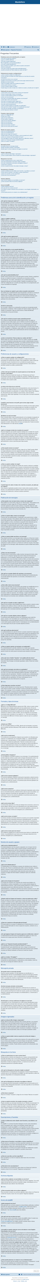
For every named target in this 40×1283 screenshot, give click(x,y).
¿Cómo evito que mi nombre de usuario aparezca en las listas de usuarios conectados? (17, 77)
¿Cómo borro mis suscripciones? (8, 175)
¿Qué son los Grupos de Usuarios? (9, 134)
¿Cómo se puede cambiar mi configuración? (11, 74)
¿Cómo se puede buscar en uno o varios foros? (12, 160)
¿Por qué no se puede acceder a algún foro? (11, 101)
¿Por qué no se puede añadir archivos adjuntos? (12, 102)
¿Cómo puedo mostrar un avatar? (8, 84)
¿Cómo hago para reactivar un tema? (9, 109)
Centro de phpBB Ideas (7, 1221)
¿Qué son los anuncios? (6, 122)
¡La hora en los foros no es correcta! (9, 79)
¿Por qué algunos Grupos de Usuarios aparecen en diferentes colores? (17, 138)
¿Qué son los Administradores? (8, 131)
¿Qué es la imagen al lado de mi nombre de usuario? (13, 83)
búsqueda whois (12, 1237)
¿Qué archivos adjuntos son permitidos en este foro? (13, 180)
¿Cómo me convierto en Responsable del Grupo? (12, 136)
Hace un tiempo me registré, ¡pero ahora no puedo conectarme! (15, 65)
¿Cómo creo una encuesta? (7, 97)
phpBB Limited (23, 1206)
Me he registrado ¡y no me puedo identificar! (11, 62)
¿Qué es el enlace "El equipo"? (8, 141)
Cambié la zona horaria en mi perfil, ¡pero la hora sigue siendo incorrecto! (17, 80)
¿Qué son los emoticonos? (7, 117)
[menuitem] (5, 47)
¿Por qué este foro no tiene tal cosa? (9, 187)
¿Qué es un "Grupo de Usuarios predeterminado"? (12, 139)
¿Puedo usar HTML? (5, 116)
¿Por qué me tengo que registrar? (8, 58)
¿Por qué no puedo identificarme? (8, 64)
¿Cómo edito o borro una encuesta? (9, 99)
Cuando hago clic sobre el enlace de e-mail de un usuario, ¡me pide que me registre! (20, 87)
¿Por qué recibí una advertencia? (8, 104)
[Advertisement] (20, 25)
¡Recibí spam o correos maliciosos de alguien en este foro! (14, 149)
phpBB (20, 423)
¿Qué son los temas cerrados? (8, 124)
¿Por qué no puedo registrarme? (8, 61)
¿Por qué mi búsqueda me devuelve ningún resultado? (13, 161)
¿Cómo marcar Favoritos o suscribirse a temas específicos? (14, 172)
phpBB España (25, 1279)
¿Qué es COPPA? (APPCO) (7, 59)
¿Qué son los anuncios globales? (8, 120)
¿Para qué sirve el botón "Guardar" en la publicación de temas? (15, 107)
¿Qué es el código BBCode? (7, 114)
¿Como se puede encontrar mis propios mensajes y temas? (14, 166)
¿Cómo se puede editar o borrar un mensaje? (11, 94)
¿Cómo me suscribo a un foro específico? (10, 173)
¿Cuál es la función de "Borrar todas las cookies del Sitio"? (14, 70)
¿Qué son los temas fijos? (7, 123)
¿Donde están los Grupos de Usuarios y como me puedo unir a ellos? (16, 135)
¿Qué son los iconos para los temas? (9, 126)
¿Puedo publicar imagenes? (7, 119)
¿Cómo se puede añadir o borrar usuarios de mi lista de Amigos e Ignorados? (18, 155)
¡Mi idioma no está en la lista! (7, 82)
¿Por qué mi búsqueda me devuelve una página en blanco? (14, 163)
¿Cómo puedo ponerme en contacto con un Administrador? (14, 192)
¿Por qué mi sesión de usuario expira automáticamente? (13, 68)
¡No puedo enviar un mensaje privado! (9, 146)
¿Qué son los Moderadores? (7, 132)
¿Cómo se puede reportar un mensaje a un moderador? (13, 105)
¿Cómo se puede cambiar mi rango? (9, 86)
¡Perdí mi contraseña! (6, 67)
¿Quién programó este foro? (7, 186)
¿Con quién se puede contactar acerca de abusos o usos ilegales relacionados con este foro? (20, 190)
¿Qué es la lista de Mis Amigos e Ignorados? (11, 153)
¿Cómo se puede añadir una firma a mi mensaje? (12, 95)
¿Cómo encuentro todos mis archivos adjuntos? (12, 181)
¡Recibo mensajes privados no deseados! (10, 147)
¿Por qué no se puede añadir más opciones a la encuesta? (14, 98)
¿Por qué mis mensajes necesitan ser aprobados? (12, 108)
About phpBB (13, 1210)
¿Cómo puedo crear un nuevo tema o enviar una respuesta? (14, 92)
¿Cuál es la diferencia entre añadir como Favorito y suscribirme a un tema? (18, 170)
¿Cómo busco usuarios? (6, 164)
